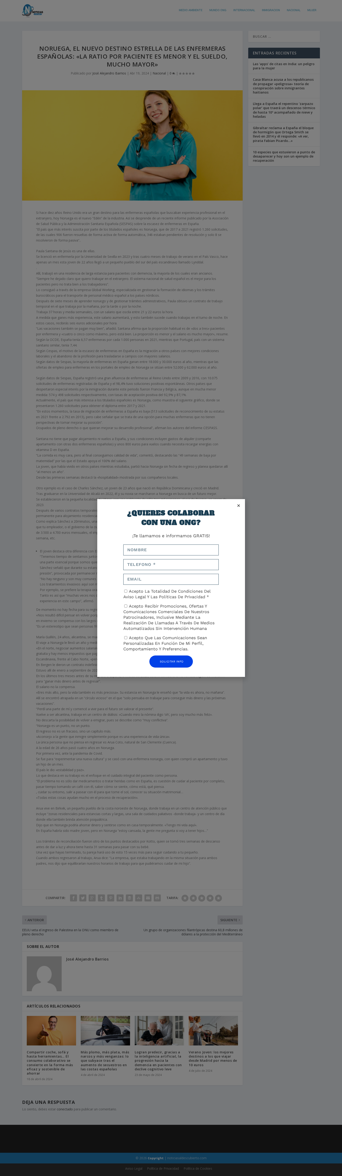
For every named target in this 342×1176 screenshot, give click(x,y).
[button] (238, 505)
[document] (171, 588)
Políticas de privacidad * (184, 596)
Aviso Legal (135, 596)
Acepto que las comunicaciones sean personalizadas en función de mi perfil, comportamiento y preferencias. (165, 643)
